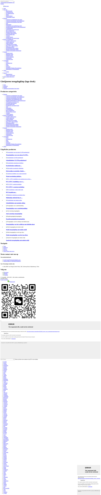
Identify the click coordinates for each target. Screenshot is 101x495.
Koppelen (8, 66)
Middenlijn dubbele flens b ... (14, 197)
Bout (7, 64)
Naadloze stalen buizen (11, 40)
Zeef (7, 23)
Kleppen (5, 18)
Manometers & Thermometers (12, 69)
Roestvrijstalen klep (10, 34)
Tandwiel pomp (9, 59)
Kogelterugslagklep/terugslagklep (15, 219)
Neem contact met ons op (8, 76)
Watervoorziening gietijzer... (14, 176)
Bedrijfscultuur (9, 16)
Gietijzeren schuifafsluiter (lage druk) (14, 19)
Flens (7, 61)
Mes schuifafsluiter (10, 30)
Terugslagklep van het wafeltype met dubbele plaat (20, 224)
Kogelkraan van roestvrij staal (12, 38)
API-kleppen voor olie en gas (12, 29)
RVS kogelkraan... (11, 192)
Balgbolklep (8, 24)
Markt (7, 14)
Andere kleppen (9, 37)
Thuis (4, 8)
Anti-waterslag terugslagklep (14, 213)
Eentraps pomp (9, 53)
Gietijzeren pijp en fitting (11, 44)
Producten (5, 86)
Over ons (5, 9)
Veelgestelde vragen (10, 17)
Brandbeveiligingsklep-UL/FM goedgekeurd (15, 27)
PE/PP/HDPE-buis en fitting (12, 48)
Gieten (4, 70)
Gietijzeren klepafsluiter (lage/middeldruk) (15, 20)
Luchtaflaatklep (9, 28)
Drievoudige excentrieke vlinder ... (15, 171)
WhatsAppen (12, 281)
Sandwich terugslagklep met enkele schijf (17, 240)
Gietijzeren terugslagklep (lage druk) (14, 22)
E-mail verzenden (4, 279)
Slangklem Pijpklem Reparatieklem (13, 68)
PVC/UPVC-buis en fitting (12, 45)
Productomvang (9, 12)
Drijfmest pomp (9, 55)
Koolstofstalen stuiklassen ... (14, 165)
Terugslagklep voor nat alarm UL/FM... (17, 155)
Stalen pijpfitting (9, 43)
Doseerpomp (9, 58)
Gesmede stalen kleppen (11, 33)
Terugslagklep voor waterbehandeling (16, 208)
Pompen (5, 51)
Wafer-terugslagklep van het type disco (17, 235)
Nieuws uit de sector (10, 75)
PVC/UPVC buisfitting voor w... (15, 181)
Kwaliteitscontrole (10, 13)
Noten (7, 65)
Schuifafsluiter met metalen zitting (15, 203)
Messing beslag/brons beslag (12, 49)
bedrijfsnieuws (9, 74)
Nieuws (5, 73)
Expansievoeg (9, 63)
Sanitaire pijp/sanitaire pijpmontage (13, 50)
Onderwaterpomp (10, 56)
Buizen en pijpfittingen (8, 39)
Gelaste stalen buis (10, 42)
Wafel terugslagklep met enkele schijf (16, 229)
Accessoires (5, 60)
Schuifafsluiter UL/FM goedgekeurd (16, 160)
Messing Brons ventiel (11, 32)
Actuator (8, 35)
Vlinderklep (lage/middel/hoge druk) (14, 25)
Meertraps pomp (9, 54)
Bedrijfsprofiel (9, 11)
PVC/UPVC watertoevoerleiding (15, 187)
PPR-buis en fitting (10, 47)
